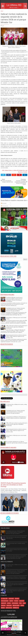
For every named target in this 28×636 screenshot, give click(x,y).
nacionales (11, 598)
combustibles (15, 603)
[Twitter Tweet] (3, 175)
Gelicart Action (8, 170)
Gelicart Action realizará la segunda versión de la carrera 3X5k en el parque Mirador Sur (14, 18)
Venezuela (9, 605)
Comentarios (5, 206)
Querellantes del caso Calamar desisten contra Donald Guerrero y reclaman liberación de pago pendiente (15, 309)
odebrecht (3, 603)
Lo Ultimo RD (14, 5)
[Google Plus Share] (14, 175)
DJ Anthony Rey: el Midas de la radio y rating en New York (16, 405)
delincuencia (9, 607)
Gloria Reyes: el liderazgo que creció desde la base (16, 318)
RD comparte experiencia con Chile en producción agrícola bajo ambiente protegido (16, 442)
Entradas (4, 203)
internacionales (4, 601)
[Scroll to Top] (25, 632)
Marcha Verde (16, 605)
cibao (24, 603)
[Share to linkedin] (24, 175)
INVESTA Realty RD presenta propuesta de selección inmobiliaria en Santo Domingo (13, 484)
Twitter (22, 605)
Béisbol (3, 607)
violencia (3, 605)
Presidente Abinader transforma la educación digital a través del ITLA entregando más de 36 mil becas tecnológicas (14, 299)
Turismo (16, 601)
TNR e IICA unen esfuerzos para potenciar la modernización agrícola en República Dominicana (16, 327)
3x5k (3, 170)
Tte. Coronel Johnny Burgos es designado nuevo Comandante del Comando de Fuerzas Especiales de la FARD (16, 557)
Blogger (14, 634)
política (9, 603)
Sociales (25, 172)
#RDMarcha (16, 607)
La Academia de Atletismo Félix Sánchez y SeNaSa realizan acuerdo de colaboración (16, 417)
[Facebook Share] (8, 175)
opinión (11, 601)
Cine (20, 603)
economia (21, 601)
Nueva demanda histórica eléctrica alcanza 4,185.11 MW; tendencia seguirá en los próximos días (16, 336)
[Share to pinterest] (19, 175)
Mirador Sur (22, 170)
